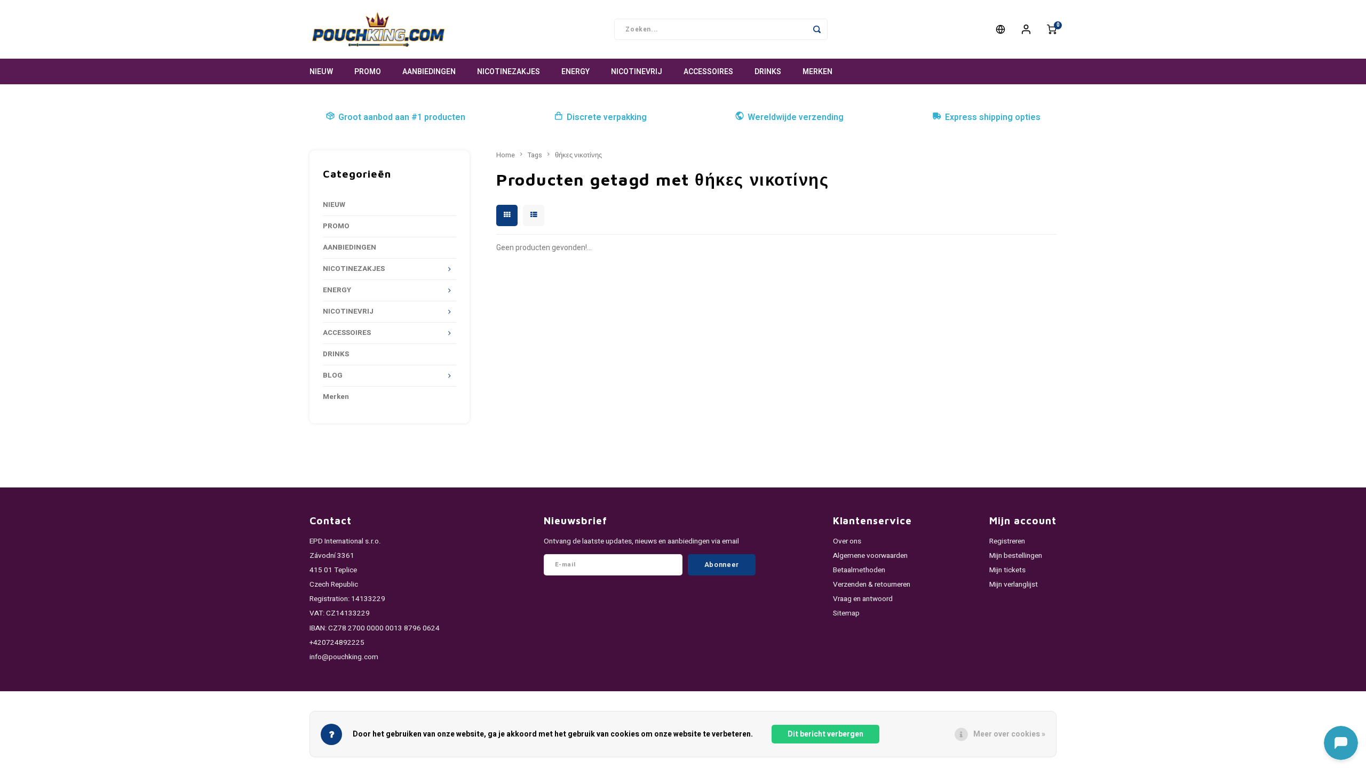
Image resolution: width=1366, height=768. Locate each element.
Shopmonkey (449, 704)
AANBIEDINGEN (429, 71)
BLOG (333, 375)
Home (505, 155)
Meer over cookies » (1009, 734)
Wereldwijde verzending (796, 117)
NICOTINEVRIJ (636, 71)
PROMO (367, 71)
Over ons (847, 541)
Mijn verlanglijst (1013, 584)
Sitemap (846, 613)
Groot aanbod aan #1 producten (401, 117)
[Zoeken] (817, 29)
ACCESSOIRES (708, 71)
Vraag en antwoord (863, 599)
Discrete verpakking (607, 117)
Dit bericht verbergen (825, 734)
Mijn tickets (1007, 570)
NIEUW (321, 71)
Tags (535, 155)
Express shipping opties (993, 117)
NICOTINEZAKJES (508, 71)
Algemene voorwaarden (870, 555)
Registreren (1007, 541)
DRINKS (768, 71)
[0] (1052, 29)
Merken (817, 71)
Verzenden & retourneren (871, 584)
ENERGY (575, 71)
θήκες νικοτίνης (578, 155)
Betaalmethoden (859, 570)
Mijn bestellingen (1015, 555)
